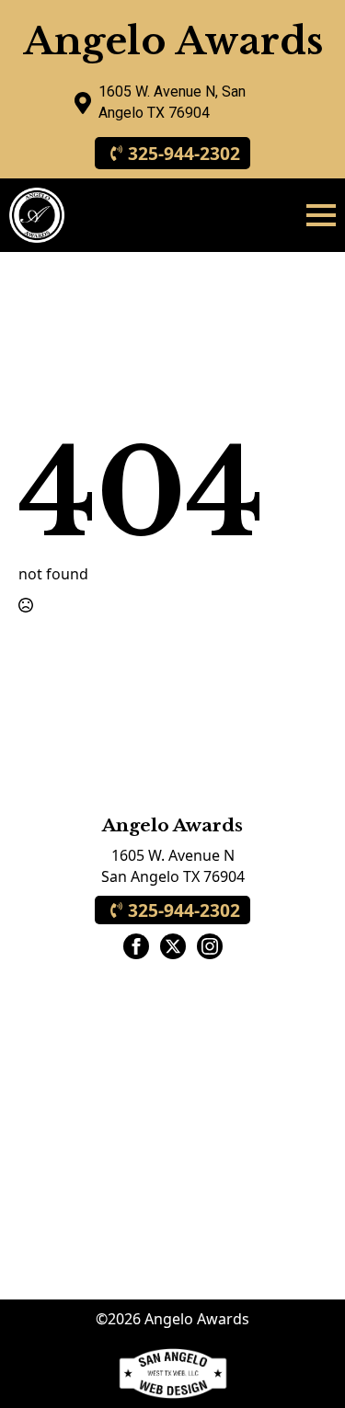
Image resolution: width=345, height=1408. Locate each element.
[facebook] (136, 946)
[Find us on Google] (83, 103)
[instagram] (210, 946)
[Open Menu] (321, 215)
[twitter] (173, 946)
